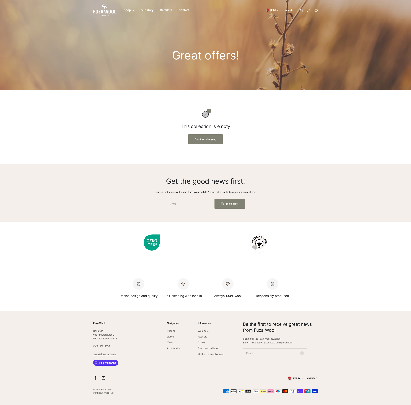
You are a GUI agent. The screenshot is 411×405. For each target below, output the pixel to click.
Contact (184, 10)
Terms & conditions (208, 348)
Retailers (166, 10)
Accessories (173, 348)
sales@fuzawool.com (104, 354)
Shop (127, 10)
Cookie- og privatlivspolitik (211, 354)
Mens (170, 342)
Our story (146, 10)
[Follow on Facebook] (95, 378)
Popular (171, 330)
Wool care (203, 330)
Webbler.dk (109, 393)
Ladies (170, 336)
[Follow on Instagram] (103, 378)
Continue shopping (205, 139)
